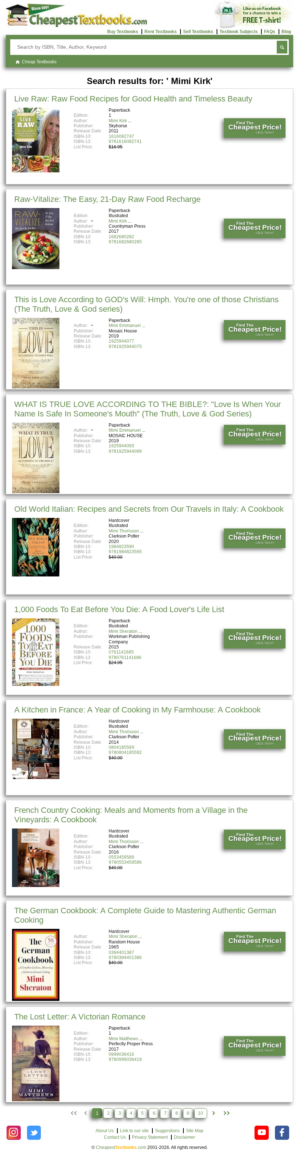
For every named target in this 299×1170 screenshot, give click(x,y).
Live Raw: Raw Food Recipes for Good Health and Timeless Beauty (133, 98)
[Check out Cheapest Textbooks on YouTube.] (262, 1133)
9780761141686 (125, 657)
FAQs (269, 31)
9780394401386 (125, 957)
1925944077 (121, 341)
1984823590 (121, 546)
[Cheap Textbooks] (76, 25)
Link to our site (134, 1130)
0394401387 (121, 952)
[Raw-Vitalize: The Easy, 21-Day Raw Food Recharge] (35, 267)
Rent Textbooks (160, 31)
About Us (105, 1130)
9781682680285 (125, 241)
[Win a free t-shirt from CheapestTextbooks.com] (253, 27)
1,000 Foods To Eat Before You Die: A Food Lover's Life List (119, 609)
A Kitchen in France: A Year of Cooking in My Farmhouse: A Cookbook (137, 709)
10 (200, 1113)
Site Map (194, 1130)
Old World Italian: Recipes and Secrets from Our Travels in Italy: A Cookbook (149, 509)
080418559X (122, 747)
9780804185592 (125, 752)
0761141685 (121, 652)
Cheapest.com (121, 1147)
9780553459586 (125, 862)
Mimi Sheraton (123, 631)
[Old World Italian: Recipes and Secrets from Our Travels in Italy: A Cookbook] (35, 575)
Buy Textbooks (122, 31)
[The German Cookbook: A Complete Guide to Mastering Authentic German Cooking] (35, 999)
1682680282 (121, 236)
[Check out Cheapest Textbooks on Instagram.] (14, 1133)
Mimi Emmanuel (125, 325)
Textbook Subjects (239, 31)
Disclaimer (184, 1137)
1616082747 (121, 136)
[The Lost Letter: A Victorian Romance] (35, 1099)
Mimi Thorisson (124, 531)
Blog (286, 31)
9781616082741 (125, 141)
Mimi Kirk (118, 120)
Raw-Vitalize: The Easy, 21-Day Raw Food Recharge (107, 199)
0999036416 (121, 1054)
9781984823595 (125, 551)
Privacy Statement (150, 1137)
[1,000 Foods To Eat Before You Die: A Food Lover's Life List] (35, 684)
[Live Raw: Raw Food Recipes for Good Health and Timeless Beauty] (35, 170)
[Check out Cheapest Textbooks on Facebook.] (282, 1133)
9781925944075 (125, 346)
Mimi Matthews (123, 1038)
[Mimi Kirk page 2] (213, 1113)
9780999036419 (125, 1059)
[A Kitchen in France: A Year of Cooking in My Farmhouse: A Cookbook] (35, 777)
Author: (81, 221)
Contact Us (115, 1137)
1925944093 (121, 445)
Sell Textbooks (198, 31)
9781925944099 (125, 451)
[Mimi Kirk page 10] (226, 1113)
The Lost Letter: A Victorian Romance (79, 1016)
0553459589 (121, 857)
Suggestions (167, 1130)
